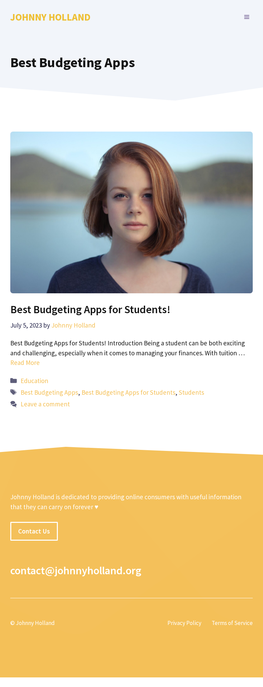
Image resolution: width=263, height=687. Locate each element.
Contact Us (34, 531)
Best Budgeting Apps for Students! (90, 309)
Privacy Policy (184, 623)
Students (191, 392)
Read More (25, 362)
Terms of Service (232, 623)
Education (34, 381)
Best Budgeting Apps (49, 392)
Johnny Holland (50, 17)
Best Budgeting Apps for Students (128, 392)
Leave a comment (45, 404)
